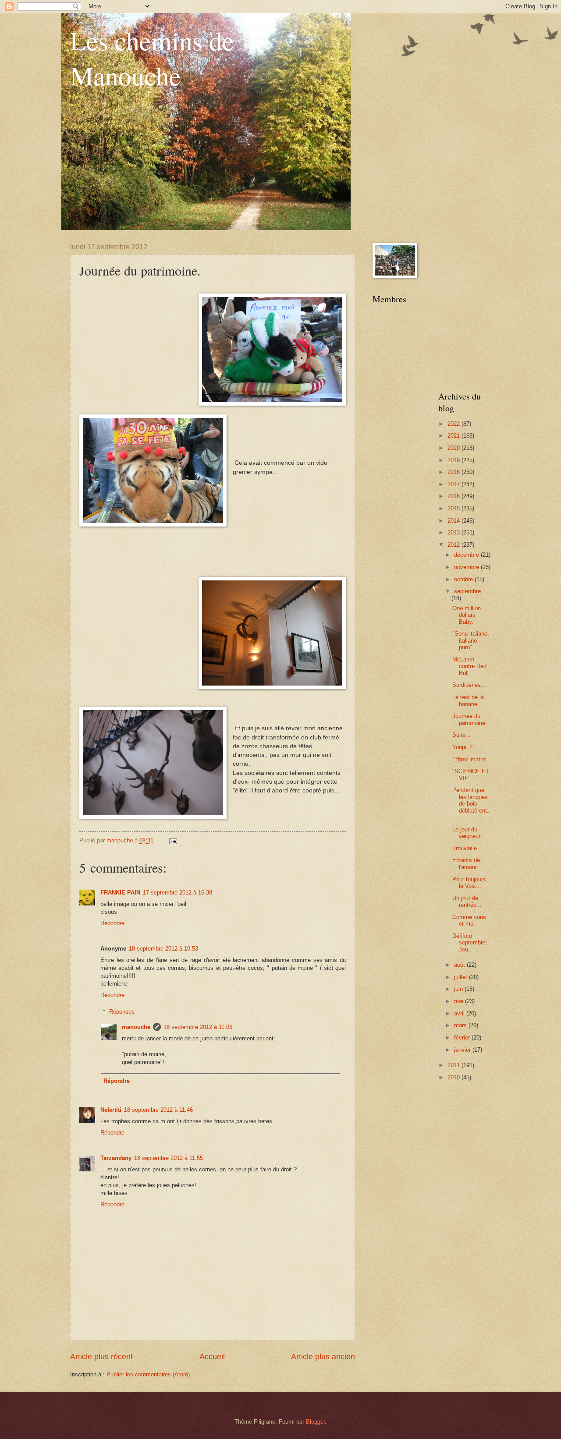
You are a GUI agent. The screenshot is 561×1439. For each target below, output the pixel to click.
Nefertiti (110, 1110)
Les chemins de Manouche (152, 58)
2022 (454, 424)
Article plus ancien (323, 1356)
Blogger (315, 1421)
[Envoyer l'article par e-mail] (173, 840)
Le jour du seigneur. (467, 832)
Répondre (112, 923)
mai (459, 1001)
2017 (454, 484)
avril (460, 1013)
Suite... (461, 735)
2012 (454, 544)
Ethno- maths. (470, 759)
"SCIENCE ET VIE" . (470, 774)
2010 (454, 1077)
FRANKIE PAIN (120, 892)
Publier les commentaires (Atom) (148, 1374)
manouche (136, 1027)
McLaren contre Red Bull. (469, 666)
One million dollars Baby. (466, 615)
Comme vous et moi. (469, 920)
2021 (454, 435)
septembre (467, 591)
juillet (461, 977)
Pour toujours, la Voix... (470, 882)
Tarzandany (115, 1158)
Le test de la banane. (468, 700)
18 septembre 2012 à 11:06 (197, 1027)
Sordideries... (469, 685)
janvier (463, 1050)
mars (461, 1025)
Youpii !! (462, 747)
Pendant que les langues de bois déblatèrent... (471, 803)
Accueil (212, 1356)
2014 (454, 520)
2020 (454, 448)
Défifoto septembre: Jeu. (469, 943)
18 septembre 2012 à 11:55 (168, 1158)
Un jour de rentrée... (467, 901)
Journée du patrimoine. (469, 719)
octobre (464, 579)
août (460, 965)
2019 (454, 460)
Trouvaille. (465, 848)
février (463, 1037)
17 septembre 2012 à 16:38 (177, 892)
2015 (454, 508)
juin (459, 989)
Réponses (122, 1011)
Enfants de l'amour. (466, 863)
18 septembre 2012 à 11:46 (158, 1110)
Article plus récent (101, 1356)
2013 (454, 532)
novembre (467, 567)
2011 (454, 1065)
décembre (467, 555)
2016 (454, 496)
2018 (454, 472)
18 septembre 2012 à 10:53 (163, 948)
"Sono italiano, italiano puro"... (470, 640)
